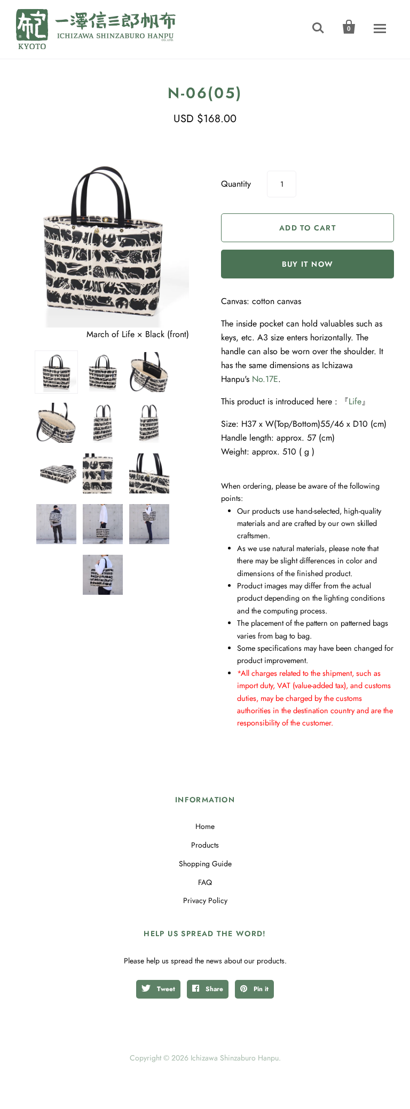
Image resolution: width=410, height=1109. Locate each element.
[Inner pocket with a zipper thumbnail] (149, 372)
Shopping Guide (205, 863)
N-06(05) (205, 93)
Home (205, 826)
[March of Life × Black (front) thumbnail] (56, 372)
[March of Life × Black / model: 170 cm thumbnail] (56, 524)
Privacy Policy (205, 900)
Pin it (260, 989)
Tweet (165, 989)
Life (355, 401)
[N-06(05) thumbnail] (56, 423)
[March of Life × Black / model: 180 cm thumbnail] (103, 524)
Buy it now (308, 264)
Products (205, 845)
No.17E (265, 379)
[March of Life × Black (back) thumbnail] (103, 372)
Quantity (236, 184)
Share (213, 989)
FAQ (205, 882)
